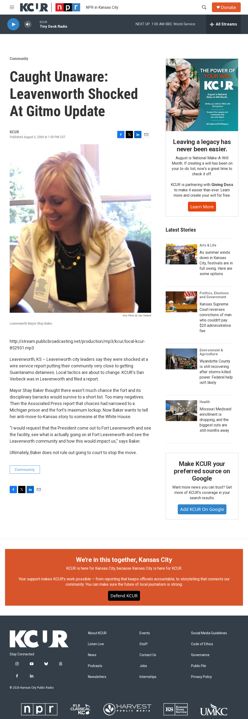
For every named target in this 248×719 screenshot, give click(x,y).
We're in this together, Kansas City (124, 559)
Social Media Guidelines (209, 633)
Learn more (202, 207)
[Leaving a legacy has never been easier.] (202, 95)
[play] (13, 24)
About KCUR (97, 633)
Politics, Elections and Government (214, 295)
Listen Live (96, 644)
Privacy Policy (201, 677)
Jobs (143, 666)
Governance (200, 655)
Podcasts (95, 666)
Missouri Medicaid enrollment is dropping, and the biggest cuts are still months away (215, 420)
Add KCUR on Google (202, 509)
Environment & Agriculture (211, 352)
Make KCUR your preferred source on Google (202, 471)
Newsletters (97, 677)
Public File (198, 666)
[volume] (28, 24)
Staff (144, 644)
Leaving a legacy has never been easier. (202, 145)
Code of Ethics (202, 644)
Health (205, 402)
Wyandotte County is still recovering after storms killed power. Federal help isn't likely (216, 372)
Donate (228, 7)
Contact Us (148, 655)
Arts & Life (208, 245)
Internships (148, 677)
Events (145, 633)
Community (19, 58)
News (92, 655)
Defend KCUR (124, 596)
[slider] (35, 24)
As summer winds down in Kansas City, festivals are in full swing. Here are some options (216, 263)
